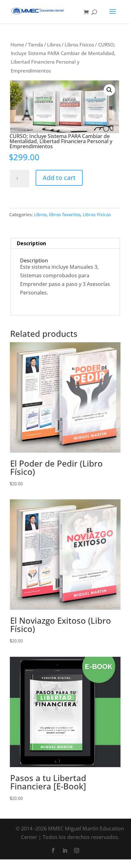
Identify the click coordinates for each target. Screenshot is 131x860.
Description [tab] (31, 243)
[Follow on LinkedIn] (65, 850)
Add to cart (59, 177)
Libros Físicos (79, 44)
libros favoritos (65, 215)
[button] (109, 90)
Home (17, 44)
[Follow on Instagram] (77, 850)
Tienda (35, 44)
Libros (54, 44)
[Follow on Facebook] (53, 850)
